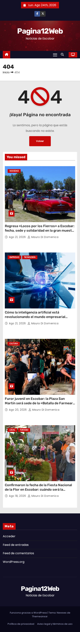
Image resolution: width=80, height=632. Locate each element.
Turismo (24, 430)
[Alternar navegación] (55, 54)
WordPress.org (13, 562)
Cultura (13, 343)
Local (12, 430)
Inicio (6, 72)
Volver (40, 141)
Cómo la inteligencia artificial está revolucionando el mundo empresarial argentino (35, 316)
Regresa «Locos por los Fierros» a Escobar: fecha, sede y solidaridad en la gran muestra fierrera (40, 230)
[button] (63, 55)
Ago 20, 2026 (18, 410)
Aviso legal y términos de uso (55, 624)
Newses (61, 612)
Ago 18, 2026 (18, 496)
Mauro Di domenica (44, 237)
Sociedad (14, 171)
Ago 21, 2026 (18, 237)
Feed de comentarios (18, 553)
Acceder (9, 536)
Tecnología (30, 257)
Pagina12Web (40, 31)
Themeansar (40, 616)
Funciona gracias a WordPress (28, 612)
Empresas (14, 257)
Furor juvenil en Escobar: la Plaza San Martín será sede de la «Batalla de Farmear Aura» (39, 403)
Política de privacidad (21, 624)
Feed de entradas (16, 545)
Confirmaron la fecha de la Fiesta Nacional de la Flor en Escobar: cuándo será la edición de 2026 (38, 489)
